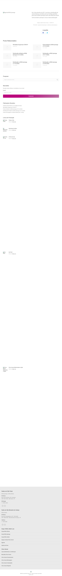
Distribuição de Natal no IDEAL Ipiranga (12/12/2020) (20, 54)
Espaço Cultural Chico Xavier (8, 539)
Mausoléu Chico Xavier (6, 554)
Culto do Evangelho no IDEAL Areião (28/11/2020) (13, 112)
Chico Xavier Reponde (6, 565)
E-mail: (4, 90)
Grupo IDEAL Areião (6, 537)
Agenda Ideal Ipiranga (44, 22)
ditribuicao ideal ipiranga (52, 24)
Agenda (3, 542)
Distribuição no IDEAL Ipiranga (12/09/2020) (50, 63)
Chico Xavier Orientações (7, 562)
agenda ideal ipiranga (42, 24)
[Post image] (7, 47)
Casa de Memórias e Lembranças (9, 551)
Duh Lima (31, 574)
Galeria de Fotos (5, 545)
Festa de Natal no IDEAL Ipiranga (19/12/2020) (50, 45)
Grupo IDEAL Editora (6, 531)
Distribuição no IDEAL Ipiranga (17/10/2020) (20, 63)
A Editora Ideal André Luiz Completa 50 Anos (12, 105)
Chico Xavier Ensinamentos (7, 557)
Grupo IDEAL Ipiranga (6, 534)
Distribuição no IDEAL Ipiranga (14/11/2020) (50, 54)
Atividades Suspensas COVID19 (20, 44)
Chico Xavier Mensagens (7, 560)
